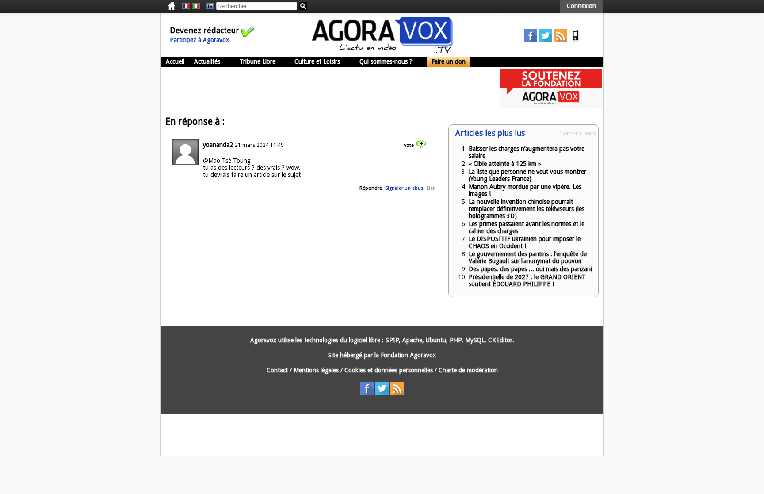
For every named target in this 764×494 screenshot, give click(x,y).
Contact (277, 370)
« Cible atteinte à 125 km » (505, 163)
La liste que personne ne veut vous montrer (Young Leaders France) (527, 175)
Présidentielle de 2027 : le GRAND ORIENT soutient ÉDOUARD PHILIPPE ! (527, 280)
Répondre (370, 188)
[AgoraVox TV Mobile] (575, 40)
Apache (412, 340)
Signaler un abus (404, 188)
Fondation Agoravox (408, 355)
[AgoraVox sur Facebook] (530, 40)
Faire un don (449, 61)
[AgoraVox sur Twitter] (545, 40)
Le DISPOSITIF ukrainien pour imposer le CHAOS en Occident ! (525, 242)
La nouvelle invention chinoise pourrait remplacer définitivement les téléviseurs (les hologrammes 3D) (526, 208)
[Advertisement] (322, 88)
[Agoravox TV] (208, 6)
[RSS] (560, 40)
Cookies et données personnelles (388, 370)
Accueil (175, 61)
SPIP (392, 340)
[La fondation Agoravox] (551, 106)
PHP (456, 340)
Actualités (207, 61)
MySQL (475, 340)
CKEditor (500, 340)
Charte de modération (468, 370)
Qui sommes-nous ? (386, 61)
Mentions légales (316, 370)
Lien (431, 188)
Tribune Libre (257, 61)
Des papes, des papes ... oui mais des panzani (530, 268)
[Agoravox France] (186, 6)
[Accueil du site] (382, 50)
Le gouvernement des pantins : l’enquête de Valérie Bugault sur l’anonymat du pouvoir (528, 257)
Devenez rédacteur (204, 30)
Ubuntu (436, 340)
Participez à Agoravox (199, 39)
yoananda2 (218, 144)
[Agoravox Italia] (196, 6)
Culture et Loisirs (317, 61)
